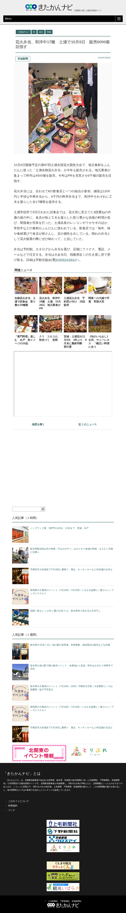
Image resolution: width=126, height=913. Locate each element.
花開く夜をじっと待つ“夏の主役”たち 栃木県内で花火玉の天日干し (65, 610)
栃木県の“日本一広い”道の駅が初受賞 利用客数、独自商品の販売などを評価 (70, 645)
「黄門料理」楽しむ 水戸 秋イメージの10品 (25, 340)
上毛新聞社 (53, 901)
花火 (41, 32)
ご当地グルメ (23, 32)
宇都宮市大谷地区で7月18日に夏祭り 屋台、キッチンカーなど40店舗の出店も (71, 569)
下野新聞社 (65, 901)
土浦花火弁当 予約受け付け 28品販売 (74, 301)
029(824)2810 (66, 260)
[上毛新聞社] (63, 826)
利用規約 (12, 805)
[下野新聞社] (63, 834)
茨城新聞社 (77, 901)
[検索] (43, 509)
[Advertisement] (63, 462)
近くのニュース (87, 424)
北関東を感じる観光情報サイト (88, 10)
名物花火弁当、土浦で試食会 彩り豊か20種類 (25, 301)
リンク (11, 810)
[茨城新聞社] (63, 842)
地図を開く (38, 424)
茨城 (49, 32)
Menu (8, 18)
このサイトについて (18, 801)
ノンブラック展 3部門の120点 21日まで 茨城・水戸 (59, 528)
